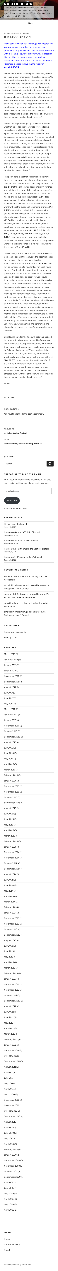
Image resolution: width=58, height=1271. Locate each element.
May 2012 (8, 1023)
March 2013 (9, 968)
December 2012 (11, 984)
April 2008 (9, 1210)
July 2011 (8, 1072)
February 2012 (11, 1039)
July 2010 (8, 1127)
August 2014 (10, 874)
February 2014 (11, 907)
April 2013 (9, 962)
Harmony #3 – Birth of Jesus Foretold (21, 540)
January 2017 (10, 720)
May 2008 (9, 1204)
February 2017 (11, 715)
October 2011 (10, 1056)
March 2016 (9, 770)
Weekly (12, 398)
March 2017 (9, 709)
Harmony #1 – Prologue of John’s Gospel (23, 557)
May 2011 (8, 1083)
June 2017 (9, 698)
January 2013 (10, 979)
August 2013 (10, 940)
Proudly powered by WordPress (17, 1264)
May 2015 (8, 825)
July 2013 (8, 946)
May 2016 (8, 759)
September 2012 (12, 1001)
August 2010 (10, 1122)
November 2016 (11, 726)
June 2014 (9, 885)
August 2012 (10, 1006)
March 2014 (9, 902)
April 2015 (9, 830)
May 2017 (8, 704)
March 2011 (9, 1094)
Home (7, 1239)
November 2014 (11, 858)
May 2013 (8, 957)
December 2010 (11, 1100)
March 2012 (9, 1034)
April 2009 (9, 1199)
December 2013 (11, 918)
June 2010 (9, 1133)
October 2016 (10, 731)
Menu (30, 23)
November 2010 (11, 1105)
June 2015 (9, 819)
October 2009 (11, 1171)
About (7, 1250)
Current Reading (12, 1244)
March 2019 (9, 654)
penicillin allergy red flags (16, 603)
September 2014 (12, 869)
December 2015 (11, 786)
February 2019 (11, 660)
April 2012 (9, 1028)
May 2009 (9, 1193)
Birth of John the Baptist (15, 524)
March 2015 (9, 836)
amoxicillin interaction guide (17, 612)
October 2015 (10, 797)
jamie (26, 33)
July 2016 (8, 748)
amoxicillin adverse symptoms (18, 585)
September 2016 (12, 737)
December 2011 (11, 1050)
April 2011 (8, 1089)
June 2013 (9, 951)
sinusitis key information (16, 576)
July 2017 (8, 693)
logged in (20, 414)
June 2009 (9, 1188)
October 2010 (10, 1111)
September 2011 (12, 1061)
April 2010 (9, 1144)
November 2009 (12, 1166)
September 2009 (12, 1177)
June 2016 (9, 753)
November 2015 (11, 792)
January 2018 (10, 671)
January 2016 (10, 781)
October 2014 (10, 863)
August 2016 (10, 742)
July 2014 (8, 880)
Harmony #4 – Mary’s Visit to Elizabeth (22, 532)
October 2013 (10, 929)
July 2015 (8, 814)
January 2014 (10, 913)
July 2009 (8, 1182)
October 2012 (10, 995)
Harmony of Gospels (13, 632)
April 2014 (9, 896)
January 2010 (10, 1155)
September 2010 (12, 1116)
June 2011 (8, 1078)
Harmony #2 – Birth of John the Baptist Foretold (26, 549)
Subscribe (12, 500)
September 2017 (12, 682)
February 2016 (11, 775)
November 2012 (11, 990)
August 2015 (10, 808)
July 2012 (8, 1012)
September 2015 (12, 803)
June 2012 (9, 1017)
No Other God (18, 4)
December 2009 (12, 1160)
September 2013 (12, 935)
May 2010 (8, 1138)
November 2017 (11, 676)
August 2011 (10, 1067)
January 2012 (10, 1045)
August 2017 (10, 687)
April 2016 (9, 764)
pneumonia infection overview (18, 594)
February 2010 (11, 1149)
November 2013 (11, 924)
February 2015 (11, 841)
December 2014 (11, 852)
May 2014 (8, 891)
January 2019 (10, 665)
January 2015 (10, 847)
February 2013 (11, 973)
